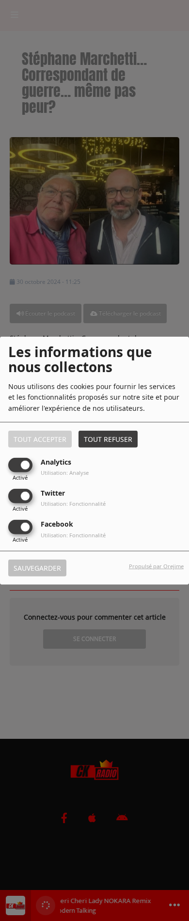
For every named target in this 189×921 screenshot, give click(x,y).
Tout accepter (40, 438)
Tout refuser (108, 438)
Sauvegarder (37, 568)
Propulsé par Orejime (156, 566)
